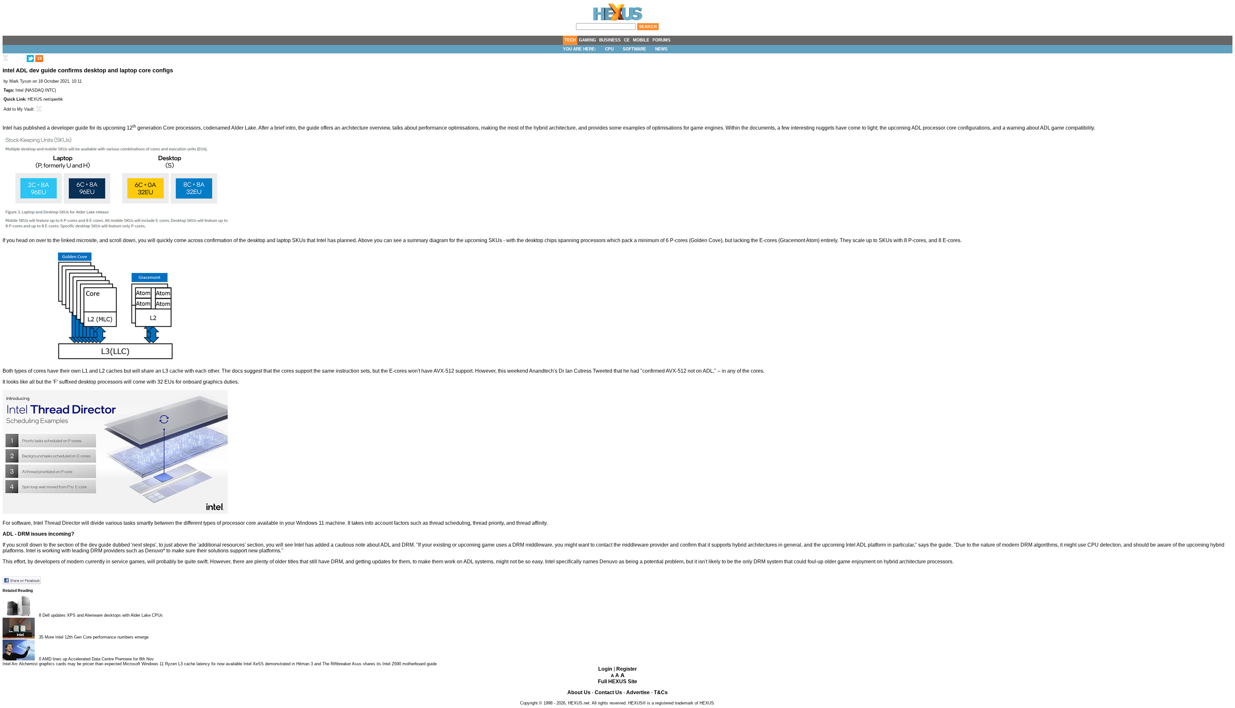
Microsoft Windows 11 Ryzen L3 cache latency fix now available (182, 663)
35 (41, 637)
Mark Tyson (20, 81)
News (661, 49)
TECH (570, 40)
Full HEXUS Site (617, 681)
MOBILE (641, 40)
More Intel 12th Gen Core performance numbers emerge (97, 637)
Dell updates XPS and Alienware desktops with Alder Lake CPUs (102, 615)
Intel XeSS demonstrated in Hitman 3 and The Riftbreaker (297, 663)
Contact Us (608, 692)
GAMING (587, 40)
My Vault (25, 109)
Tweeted (602, 371)
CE (627, 40)
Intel (19, 90)
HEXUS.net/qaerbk (45, 99)
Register (626, 669)
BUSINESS (610, 40)
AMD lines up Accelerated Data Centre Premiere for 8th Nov (98, 659)
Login (605, 669)
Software (634, 49)
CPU (609, 49)
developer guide (69, 128)
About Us (578, 692)
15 (39, 58)
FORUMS (662, 40)
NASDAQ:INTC (40, 90)
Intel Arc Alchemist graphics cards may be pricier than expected (62, 663)
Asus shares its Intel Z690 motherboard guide (394, 663)
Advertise (638, 692)
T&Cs (661, 692)
